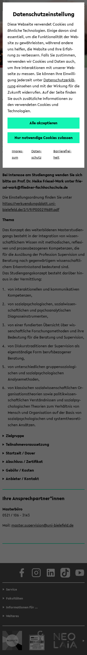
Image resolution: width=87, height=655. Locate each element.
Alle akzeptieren (43, 122)
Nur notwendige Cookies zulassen (43, 137)
